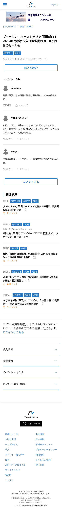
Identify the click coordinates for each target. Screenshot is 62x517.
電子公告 (40, 465)
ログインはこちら (13, 332)
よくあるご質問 (43, 460)
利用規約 (40, 454)
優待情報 (8, 360)
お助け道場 (10, 439)
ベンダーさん (11, 444)
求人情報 (8, 349)
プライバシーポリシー (46, 449)
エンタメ (9, 480)
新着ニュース (26, 26)
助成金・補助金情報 (14, 383)
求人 (7, 449)
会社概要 (40, 434)
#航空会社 (8, 53)
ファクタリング (12, 470)
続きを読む (31, 67)
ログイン (55, 4)
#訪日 (34, 272)
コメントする (31, 181)
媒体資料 (40, 439)
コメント (12, 213)
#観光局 (26, 201)
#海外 (17, 53)
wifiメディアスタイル (15, 465)
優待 (7, 460)
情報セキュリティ (44, 444)
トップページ (9, 26)
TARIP (8, 475)
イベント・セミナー (14, 372)
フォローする (33, 423)
